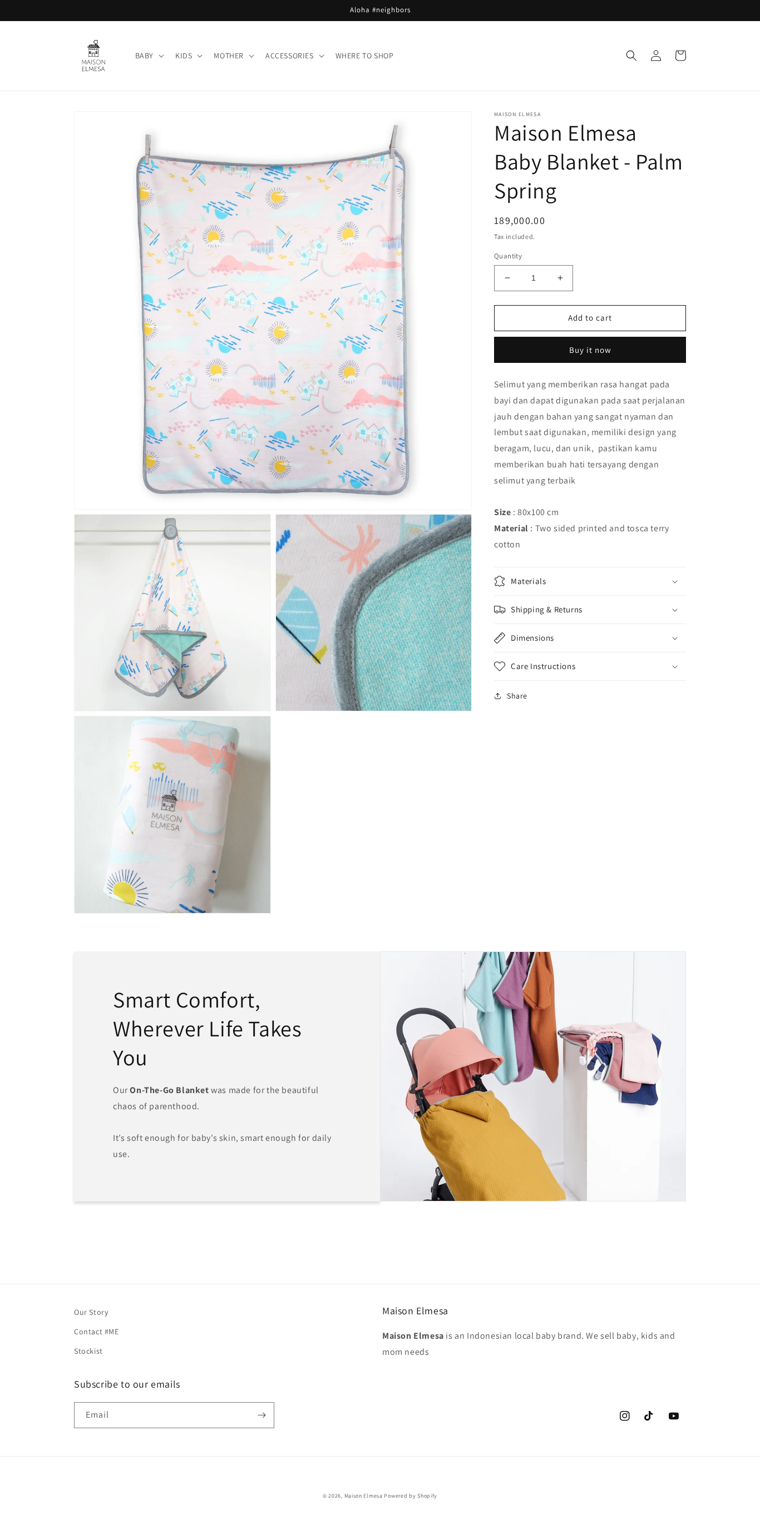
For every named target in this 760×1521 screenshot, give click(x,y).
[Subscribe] (261, 1415)
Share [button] (517, 696)
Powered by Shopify (410, 1495)
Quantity (508, 256)
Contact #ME (96, 1331)
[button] (149, 55)
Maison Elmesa (363, 1495)
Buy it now (590, 350)
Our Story (91, 1312)
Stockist (88, 1351)
